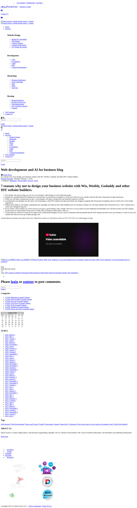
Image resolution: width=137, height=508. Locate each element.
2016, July (9, 395)
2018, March (10, 375)
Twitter (9, 451)
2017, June (9, 389)
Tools (36, 181)
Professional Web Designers (30, 273)
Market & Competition (19, 39)
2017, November (11, 383)
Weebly (65, 273)
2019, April (9, 358)
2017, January (10, 391)
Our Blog (39, 3)
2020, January (10, 350)
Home (5, 175)
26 (6, 307)
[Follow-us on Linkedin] (11, 3)
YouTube (8, 455)
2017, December (11, 381)
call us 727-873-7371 (9, 7)
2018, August (10, 371)
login (14, 282)
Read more (4, 436)
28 (6, 303)
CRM (13, 63)
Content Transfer (17, 43)
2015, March (10, 406)
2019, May (9, 356)
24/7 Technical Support (19, 106)
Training (14, 108)
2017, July (9, 387)
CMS (13, 60)
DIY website (9, 273)
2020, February (11, 348)
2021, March (10, 342)
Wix (69, 273)
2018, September (11, 370)
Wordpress (74, 273)
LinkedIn (8, 453)
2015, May (9, 404)
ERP (13, 65)
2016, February (11, 399)
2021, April (9, 341)
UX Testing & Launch (19, 47)
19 (6, 301)
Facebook (10, 450)
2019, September (11, 354)
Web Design (16, 41)
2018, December (11, 364)
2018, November (11, 366)
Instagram (10, 457)
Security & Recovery (19, 102)
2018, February (11, 377)
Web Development (55, 273)
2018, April (9, 373)
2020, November (11, 344)
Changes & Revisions (19, 45)
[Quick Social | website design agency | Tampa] (17, 21)
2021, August (10, 339)
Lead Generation (17, 82)
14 (6, 297)
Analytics (15, 88)
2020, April (9, 346)
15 (6, 305)
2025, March (10, 335)
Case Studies (21, 3)
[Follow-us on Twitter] (7, 3)
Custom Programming (19, 67)
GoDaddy (17, 273)
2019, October (10, 352)
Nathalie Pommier (7, 179)
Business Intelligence (19, 80)
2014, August (10, 414)
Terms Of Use (47, 506)
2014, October (10, 410)
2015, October (10, 400)
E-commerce (16, 61)
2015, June (9, 402)
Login (3, 124)
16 (6, 309)
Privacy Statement (35, 506)
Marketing (13, 181)
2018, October (10, 368)
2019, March (10, 360)
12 (6, 299)
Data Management (18, 104)
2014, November (11, 408)
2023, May (9, 337)
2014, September (11, 412)
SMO (13, 86)
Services (30, 181)
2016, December (11, 393)
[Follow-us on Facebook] (3, 3)
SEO (13, 84)
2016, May (9, 397)
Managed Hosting (18, 100)
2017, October (10, 385)
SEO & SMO (22, 181)
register (28, 282)
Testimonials (30, 3)
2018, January (10, 379)
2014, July (9, 416)
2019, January (10, 362)
